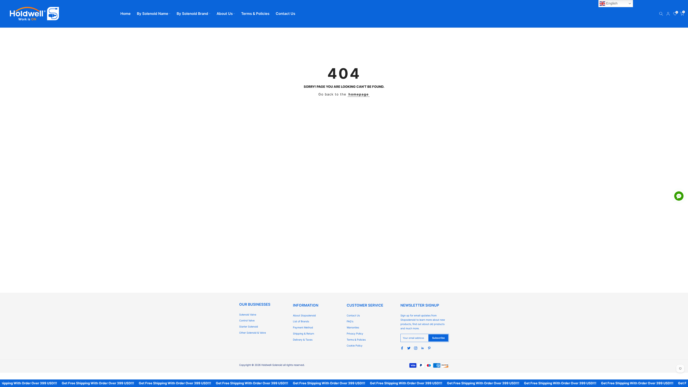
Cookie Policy (354, 345)
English (611, 3)
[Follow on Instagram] (415, 348)
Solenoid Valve (247, 314)
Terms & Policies (255, 13)
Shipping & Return (303, 333)
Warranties (353, 327)
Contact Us (285, 13)
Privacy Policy (355, 333)
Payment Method (303, 327)
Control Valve (247, 320)
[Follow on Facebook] (402, 348)
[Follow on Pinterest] (429, 348)
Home (125, 13)
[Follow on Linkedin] (422, 348)
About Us (225, 13)
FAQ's (350, 321)
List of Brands (301, 321)
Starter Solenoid (248, 326)
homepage (358, 94)
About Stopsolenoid (304, 315)
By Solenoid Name (152, 13)
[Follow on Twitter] (408, 348)
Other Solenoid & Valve (252, 332)
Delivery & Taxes (302, 339)
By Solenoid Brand (192, 13)
